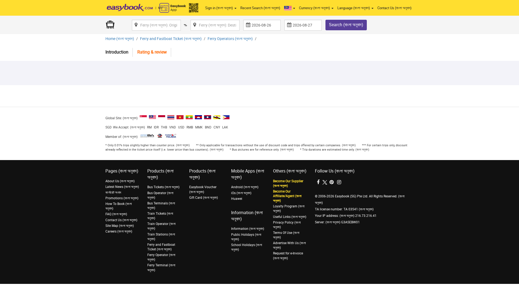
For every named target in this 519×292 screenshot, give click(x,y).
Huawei (236, 199)
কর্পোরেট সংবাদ (113, 192)
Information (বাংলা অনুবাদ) (247, 229)
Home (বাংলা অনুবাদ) (119, 38)
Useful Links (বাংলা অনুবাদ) (289, 217)
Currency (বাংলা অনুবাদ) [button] (315, 8)
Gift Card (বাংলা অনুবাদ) (203, 198)
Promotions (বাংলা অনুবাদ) (121, 198)
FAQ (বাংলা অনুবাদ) (116, 214)
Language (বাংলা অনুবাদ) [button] (354, 8)
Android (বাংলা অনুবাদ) (244, 187)
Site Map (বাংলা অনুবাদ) (119, 226)
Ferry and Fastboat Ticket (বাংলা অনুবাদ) (171, 38)
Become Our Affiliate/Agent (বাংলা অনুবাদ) (287, 196)
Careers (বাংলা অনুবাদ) (118, 231)
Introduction (116, 52)
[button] (289, 8)
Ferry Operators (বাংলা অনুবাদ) (230, 38)
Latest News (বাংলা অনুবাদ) (122, 187)
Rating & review (152, 52)
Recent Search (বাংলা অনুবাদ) (260, 8)
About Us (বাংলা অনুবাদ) (120, 181)
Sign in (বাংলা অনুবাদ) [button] (219, 8)
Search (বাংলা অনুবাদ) (346, 24)
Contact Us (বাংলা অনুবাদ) (394, 8)
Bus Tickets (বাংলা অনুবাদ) (163, 187)
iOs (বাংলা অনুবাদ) (241, 193)
